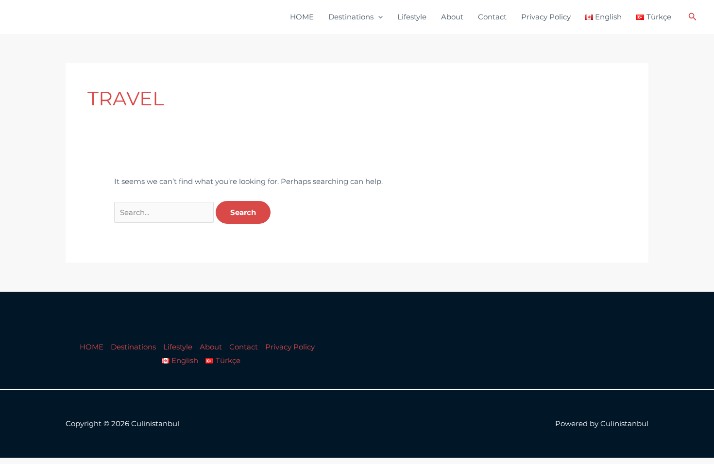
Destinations (351, 16)
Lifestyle (411, 16)
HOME (302, 16)
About (452, 16)
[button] (378, 17)
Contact (492, 16)
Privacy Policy (546, 16)
